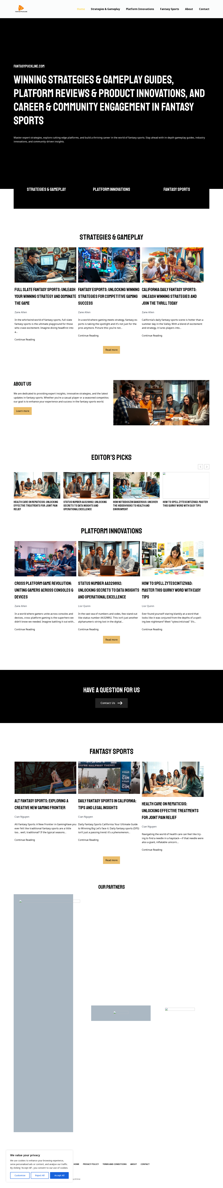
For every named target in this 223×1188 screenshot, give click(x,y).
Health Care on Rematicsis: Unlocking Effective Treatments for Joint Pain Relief (170, 810)
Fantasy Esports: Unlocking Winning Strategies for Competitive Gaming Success (109, 296)
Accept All (59, 1175)
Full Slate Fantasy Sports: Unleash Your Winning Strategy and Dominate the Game (45, 296)
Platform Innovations (140, 9)
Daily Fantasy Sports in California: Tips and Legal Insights (107, 804)
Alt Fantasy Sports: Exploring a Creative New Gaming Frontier (41, 804)
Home (81, 9)
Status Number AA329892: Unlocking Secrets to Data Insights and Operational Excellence (35, 505)
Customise (20, 1175)
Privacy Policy (91, 1164)
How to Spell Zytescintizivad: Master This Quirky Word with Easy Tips (135, 503)
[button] (206, 466)
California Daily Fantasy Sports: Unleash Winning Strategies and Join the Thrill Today (169, 296)
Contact (204, 9)
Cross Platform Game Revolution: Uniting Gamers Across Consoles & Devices (44, 590)
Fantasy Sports (169, 9)
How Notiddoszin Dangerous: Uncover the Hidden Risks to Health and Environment (85, 505)
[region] (39, 1166)
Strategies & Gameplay (105, 9)
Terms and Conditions (115, 1164)
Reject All (40, 1175)
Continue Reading (25, 339)
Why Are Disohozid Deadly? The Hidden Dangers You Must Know (185, 503)
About (189, 9)
